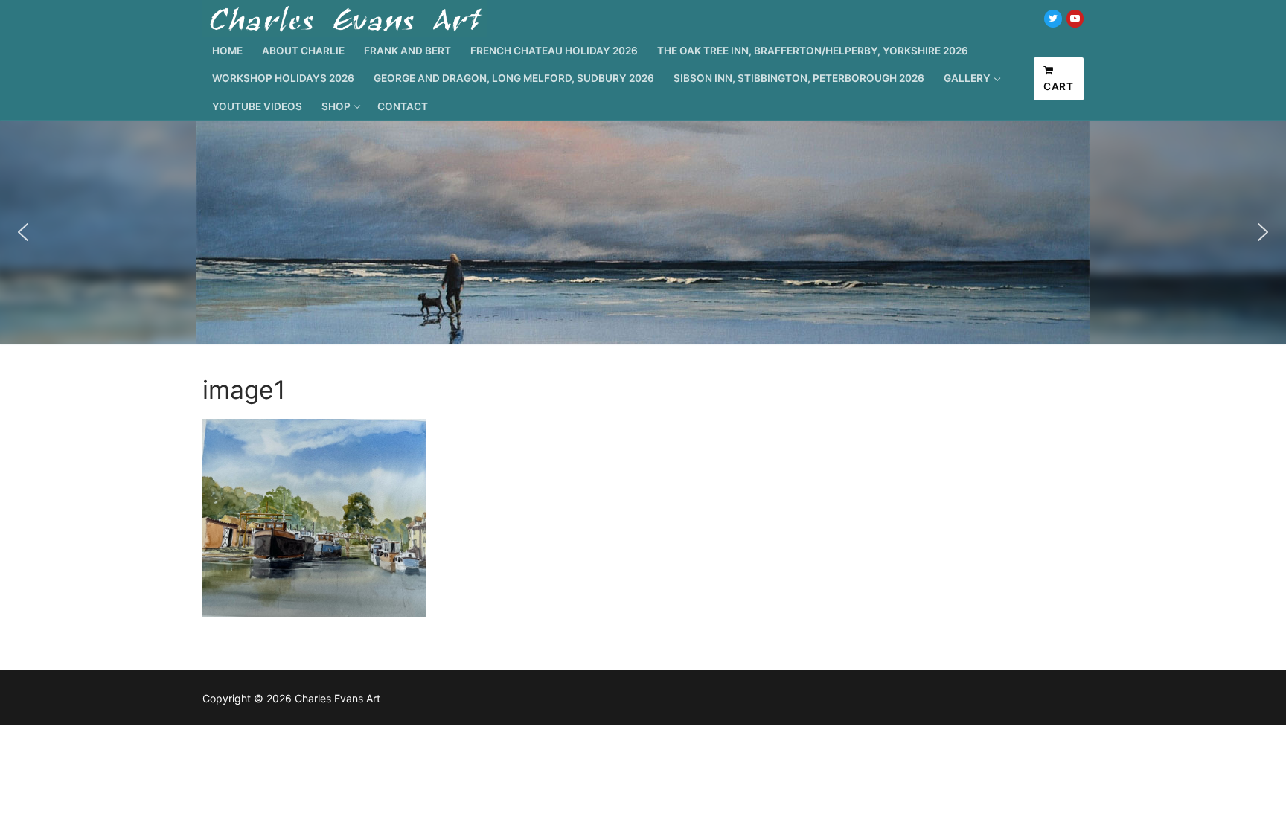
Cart (1058, 86)
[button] (23, 232)
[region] (643, 232)
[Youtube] (1075, 18)
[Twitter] (1052, 18)
